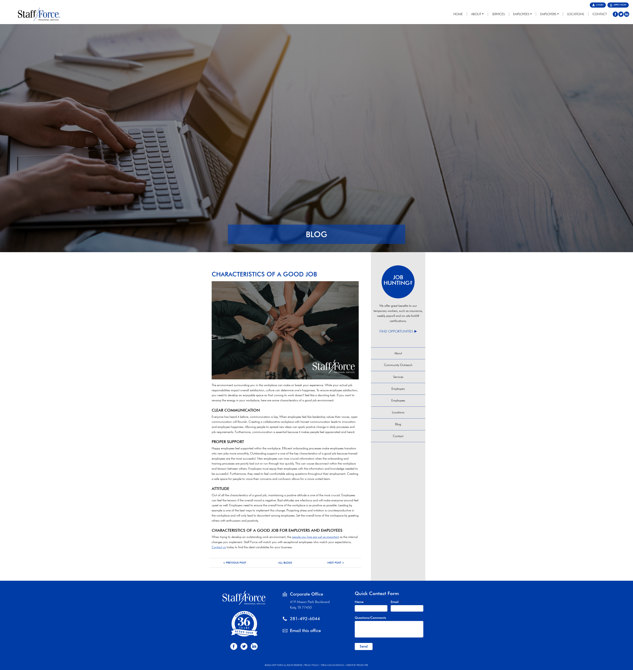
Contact (398, 436)
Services (398, 377)
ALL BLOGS (285, 562)
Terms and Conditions (332, 665)
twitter (621, 14)
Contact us (219, 547)
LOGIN (599, 4)
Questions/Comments (370, 618)
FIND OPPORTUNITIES (396, 331)
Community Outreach (398, 365)
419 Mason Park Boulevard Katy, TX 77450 (310, 604)
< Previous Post (234, 562)
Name (360, 602)
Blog (398, 424)
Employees (398, 400)
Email (396, 602)
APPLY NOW (620, 4)
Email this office (305, 630)
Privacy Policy (311, 665)
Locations (398, 412)
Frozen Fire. (362, 665)
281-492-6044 (305, 618)
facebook (615, 14)
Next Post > (335, 562)
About (398, 353)
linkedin (626, 14)
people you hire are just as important (315, 537)
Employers (398, 389)
